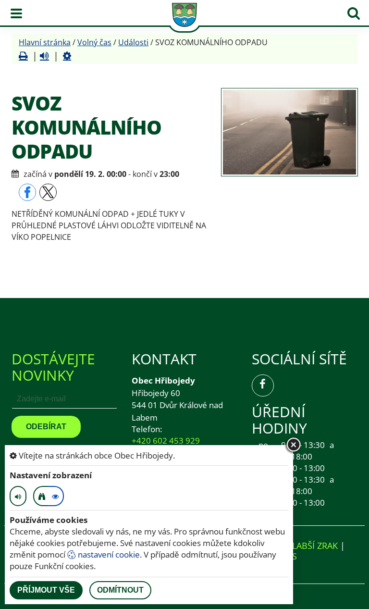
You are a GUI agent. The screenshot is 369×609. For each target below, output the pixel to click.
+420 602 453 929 (166, 440)
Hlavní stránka (45, 42)
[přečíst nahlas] (44, 56)
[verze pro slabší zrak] (41, 496)
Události (133, 42)
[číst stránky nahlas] (18, 496)
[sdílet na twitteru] (48, 192)
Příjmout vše (46, 590)
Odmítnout (120, 590)
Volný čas (94, 42)
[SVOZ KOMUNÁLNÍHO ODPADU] (289, 132)
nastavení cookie (108, 554)
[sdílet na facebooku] (27, 192)
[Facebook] (263, 385)
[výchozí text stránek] (56, 496)
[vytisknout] (23, 56)
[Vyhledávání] (353, 13)
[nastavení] (67, 56)
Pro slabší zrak (303, 545)
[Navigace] (16, 13)
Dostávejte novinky (53, 367)
